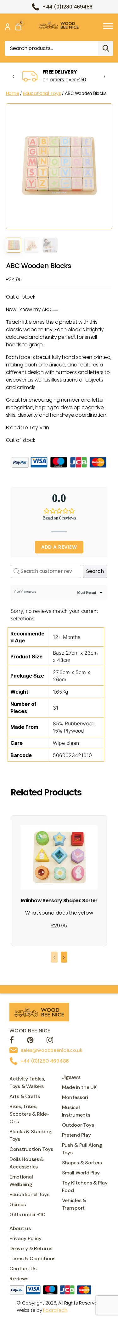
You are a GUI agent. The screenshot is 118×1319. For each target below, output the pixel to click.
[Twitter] (30, 1041)
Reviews (18, 1278)
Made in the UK (79, 1087)
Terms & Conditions (32, 1258)
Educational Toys (42, 93)
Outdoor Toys (78, 1125)
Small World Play (81, 1172)
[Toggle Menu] (108, 26)
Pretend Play (76, 1135)
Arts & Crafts (24, 1096)
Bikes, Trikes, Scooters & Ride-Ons (29, 1114)
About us (20, 1228)
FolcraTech (55, 1310)
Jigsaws (71, 1077)
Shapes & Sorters (82, 1162)
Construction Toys (31, 1149)
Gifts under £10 (27, 1214)
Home (12, 93)
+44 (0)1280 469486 (67, 6)
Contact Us (22, 1268)
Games (17, 1204)
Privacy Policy (25, 1238)
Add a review (59, 547)
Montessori (75, 1097)
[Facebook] (11, 1041)
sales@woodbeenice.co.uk (51, 1050)
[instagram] (50, 1041)
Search (105, 48)
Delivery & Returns (30, 1248)
